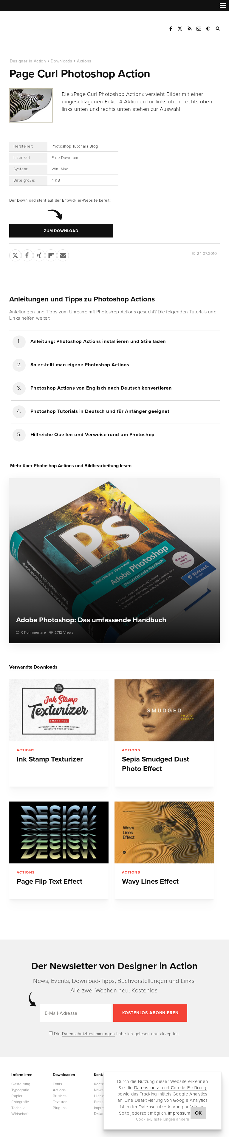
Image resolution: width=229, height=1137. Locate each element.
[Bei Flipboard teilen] (51, 254)
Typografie (20, 1090)
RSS (190, 29)
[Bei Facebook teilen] (27, 254)
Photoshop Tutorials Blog (75, 146)
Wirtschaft (20, 1114)
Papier (16, 1096)
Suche (218, 29)
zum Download (61, 231)
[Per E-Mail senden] (63, 254)
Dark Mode (209, 29)
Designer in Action (40, 26)
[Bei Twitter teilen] (15, 254)
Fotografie (20, 1102)
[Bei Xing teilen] (39, 254)
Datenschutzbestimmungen (88, 1033)
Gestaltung (20, 1084)
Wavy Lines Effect (150, 881)
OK (198, 1113)
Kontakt (199, 29)
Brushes (59, 1096)
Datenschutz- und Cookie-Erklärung (170, 1087)
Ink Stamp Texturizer (50, 759)
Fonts (57, 1084)
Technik (17, 1108)
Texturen (60, 1102)
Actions (84, 61)
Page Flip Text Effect (49, 881)
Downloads (61, 61)
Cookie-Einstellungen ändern (162, 1119)
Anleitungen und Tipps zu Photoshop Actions (82, 299)
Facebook (171, 29)
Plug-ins (60, 1108)
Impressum (179, 1113)
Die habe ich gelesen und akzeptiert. (116, 1033)
